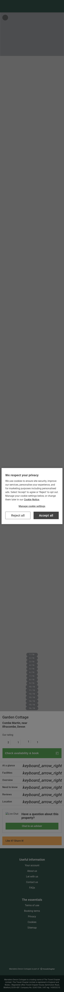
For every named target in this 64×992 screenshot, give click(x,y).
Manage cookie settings (32, 506)
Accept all (46, 515)
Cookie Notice (31, 499)
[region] (32, 496)
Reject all (18, 515)
